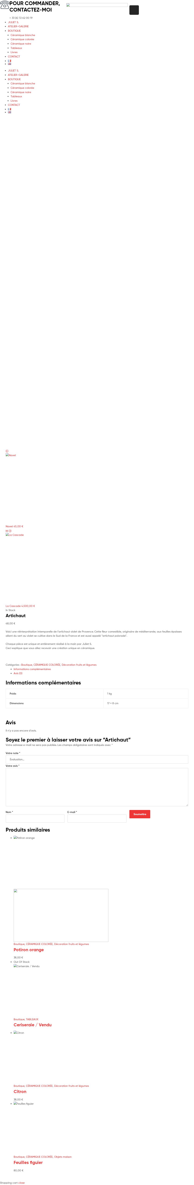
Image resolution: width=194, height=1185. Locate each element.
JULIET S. (13, 22)
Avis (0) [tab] (18, 673)
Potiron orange (29, 949)
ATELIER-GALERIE (18, 26)
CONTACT (14, 56)
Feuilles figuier (28, 1162)
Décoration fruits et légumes (79, 664)
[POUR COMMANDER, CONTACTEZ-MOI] (4, 4)
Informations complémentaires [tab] (32, 669)
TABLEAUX (32, 1019)
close (21, 1182)
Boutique (26, 664)
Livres (14, 52)
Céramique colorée (22, 39)
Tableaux (16, 47)
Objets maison (63, 1156)
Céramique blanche (23, 35)
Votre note (13, 753)
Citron (20, 1091)
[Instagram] (134, 10)
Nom (9, 812)
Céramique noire (21, 43)
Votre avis (13, 765)
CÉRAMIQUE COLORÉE (47, 664)
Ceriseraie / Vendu (33, 1024)
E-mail (72, 812)
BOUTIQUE (14, 30)
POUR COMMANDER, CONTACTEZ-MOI (34, 6)
